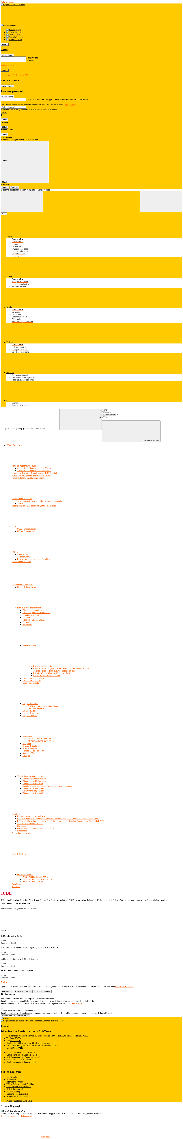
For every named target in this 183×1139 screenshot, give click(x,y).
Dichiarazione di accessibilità (18, 1086)
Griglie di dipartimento (26, 587)
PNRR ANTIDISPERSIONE (35, 877)
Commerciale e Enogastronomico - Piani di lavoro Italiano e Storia (61, 668)
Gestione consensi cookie (17, 1094)
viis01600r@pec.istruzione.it (35, 1045)
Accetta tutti (42, 991)
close (4, 214)
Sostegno (26, 755)
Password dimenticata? (10, 65)
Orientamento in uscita (21, 561)
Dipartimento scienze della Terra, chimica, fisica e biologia (47, 786)
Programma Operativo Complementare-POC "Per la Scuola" (37, 473)
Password (30, 60)
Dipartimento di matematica (34, 779)
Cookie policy (12, 1077)
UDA (14, 526)
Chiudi (4, 120)
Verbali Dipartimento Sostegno (30, 823)
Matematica (28, 736)
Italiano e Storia (29, 645)
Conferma (14, 187)
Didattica (105, 412)
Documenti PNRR (25, 874)
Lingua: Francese (30, 703)
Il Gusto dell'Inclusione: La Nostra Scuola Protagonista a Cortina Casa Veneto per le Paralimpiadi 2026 (60, 821)
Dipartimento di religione (33, 788)
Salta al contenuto (8, 2)
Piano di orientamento (21, 833)
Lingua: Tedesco (30, 715)
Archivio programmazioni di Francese (44, 706)
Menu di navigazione (151, 440)
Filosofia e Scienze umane (34, 620)
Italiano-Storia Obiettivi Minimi (46, 675)
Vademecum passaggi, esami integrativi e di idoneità (34, 506)
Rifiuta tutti (23, 991)
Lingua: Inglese (29, 711)
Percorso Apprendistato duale (24, 466)
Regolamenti (17, 884)
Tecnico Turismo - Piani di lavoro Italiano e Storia (54, 671)
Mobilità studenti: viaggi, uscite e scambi (29, 478)
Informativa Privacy (14, 1082)
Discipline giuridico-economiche (36, 612)
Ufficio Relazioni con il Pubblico (20, 1084)
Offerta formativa (109, 415)
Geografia (27, 622)
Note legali (11, 1079)
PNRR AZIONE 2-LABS (34, 882)
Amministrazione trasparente (18, 1096)
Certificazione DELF (37, 708)
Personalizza (7, 991)
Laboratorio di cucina (32, 680)
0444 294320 (15, 1038)
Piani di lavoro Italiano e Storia (41, 666)
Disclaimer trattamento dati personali (16, 1116)
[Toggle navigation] (22, 201)
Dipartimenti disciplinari (22, 585)
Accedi (5, 44)
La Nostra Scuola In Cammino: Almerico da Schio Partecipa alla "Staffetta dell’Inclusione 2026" (58, 819)
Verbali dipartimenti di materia (30, 776)
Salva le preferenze (21, 1016)
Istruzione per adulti (31, 615)
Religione (27, 743)
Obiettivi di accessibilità (16, 1089)
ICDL (14, 564)
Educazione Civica (30, 617)
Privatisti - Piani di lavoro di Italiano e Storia (52, 673)
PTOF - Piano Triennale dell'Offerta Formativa (31, 475)
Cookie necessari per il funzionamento (17, 1011)
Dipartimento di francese (33, 783)
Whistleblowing (13, 1091)
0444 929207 (15, 1040)
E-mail (29, 99)
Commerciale (22, 554)
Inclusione (16, 814)
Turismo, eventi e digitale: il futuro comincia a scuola (39, 501)
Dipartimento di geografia (33, 791)
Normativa (21, 826)
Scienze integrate (30, 748)
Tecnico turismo (24, 557)
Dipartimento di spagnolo (33, 793)
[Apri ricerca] (161, 201)
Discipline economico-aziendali (36, 610)
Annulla (5, 187)
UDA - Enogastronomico (27, 529)
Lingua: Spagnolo (30, 713)
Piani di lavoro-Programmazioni (31, 608)
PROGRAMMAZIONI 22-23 (41, 741)
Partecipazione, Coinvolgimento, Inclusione (35, 828)
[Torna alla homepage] (91, 190)
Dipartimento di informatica (34, 781)
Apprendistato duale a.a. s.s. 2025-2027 (34, 470)
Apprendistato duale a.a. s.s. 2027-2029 (34, 468)
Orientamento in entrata (22, 498)
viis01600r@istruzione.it (33, 1043)
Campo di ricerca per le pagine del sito (17, 428)
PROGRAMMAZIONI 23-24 (41, 739)
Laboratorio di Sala (31, 683)
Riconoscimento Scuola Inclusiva (31, 816)
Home (104, 410)
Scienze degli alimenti (32, 746)
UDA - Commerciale (26, 531)
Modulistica (22, 831)
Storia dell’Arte (29, 753)
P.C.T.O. (16, 552)
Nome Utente (32, 58)
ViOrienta (21, 503)
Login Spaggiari (70, 105)
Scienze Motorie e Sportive (34, 751)
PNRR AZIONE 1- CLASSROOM (38, 879)
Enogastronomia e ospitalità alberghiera (33, 559)
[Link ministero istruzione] (13, 4)
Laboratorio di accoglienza (34, 678)
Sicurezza (16, 886)
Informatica (27, 625)
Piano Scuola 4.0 (19, 854)
